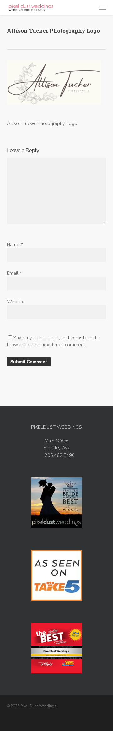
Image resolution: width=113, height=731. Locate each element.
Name (15, 245)
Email (14, 273)
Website (16, 302)
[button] (102, 7)
